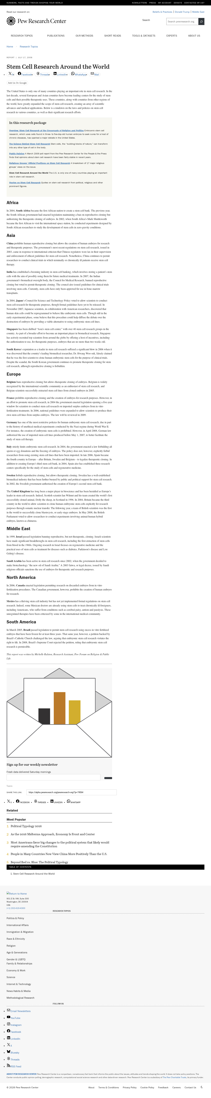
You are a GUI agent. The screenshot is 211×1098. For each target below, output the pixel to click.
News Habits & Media (18, 991)
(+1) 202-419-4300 (16, 908)
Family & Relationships (19, 963)
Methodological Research (20, 997)
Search (146, 20)
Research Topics (22, 35)
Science (11, 977)
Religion (11, 945)
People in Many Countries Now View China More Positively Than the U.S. (59, 854)
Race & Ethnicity (16, 938)
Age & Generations (17, 952)
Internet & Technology (19, 984)
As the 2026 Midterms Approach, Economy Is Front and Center (53, 834)
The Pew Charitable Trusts (174, 1077)
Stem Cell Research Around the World (34, 873)
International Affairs (18, 925)
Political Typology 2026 (26, 826)
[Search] (201, 21)
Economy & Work (16, 970)
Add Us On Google (17, 82)
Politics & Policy (15, 918)
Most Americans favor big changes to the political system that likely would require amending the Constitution (60, 844)
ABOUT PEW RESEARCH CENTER (22, 1074)
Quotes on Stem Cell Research (25, 182)
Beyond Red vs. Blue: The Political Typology (39, 862)
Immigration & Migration (20, 931)
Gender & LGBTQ (16, 959)
